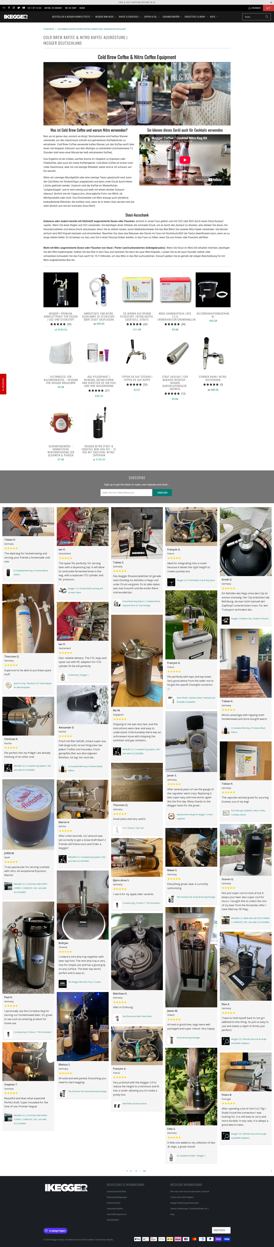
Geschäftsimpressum (117, 1214)
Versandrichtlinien (115, 1208)
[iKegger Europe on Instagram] (13, 7)
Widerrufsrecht (113, 1203)
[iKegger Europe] (16, 16)
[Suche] (267, 16)
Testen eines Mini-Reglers (182, 1197)
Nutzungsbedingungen (117, 1197)
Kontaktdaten (113, 1220)
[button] (72, 17)
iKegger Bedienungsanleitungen (184, 1203)
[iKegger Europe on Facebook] (8, 7)
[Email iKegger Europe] (3, 7)
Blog (172, 1214)
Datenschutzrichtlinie (116, 1191)
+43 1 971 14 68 (34, 7)
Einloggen (256, 7)
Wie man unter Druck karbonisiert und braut (189, 1191)
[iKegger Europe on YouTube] (23, 7)
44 (144, 1170)
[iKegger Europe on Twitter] (18, 7)
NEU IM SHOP (70, 7)
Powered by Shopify (104, 1239)
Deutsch (219, 1230)
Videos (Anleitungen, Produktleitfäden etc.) (189, 1208)
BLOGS (82, 7)
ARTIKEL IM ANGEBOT (53, 7)
